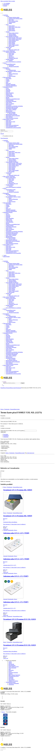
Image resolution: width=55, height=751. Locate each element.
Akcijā (4, 255)
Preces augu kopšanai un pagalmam (13, 61)
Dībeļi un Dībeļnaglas (13, 73)
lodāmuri (10, 673)
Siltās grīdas (11, 19)
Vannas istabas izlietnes (13, 33)
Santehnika (5, 15)
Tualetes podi (9, 47)
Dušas (7, 24)
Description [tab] (5, 434)
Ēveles (7, 88)
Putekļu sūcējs (9, 94)
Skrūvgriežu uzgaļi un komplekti (13, 115)
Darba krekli (8, 122)
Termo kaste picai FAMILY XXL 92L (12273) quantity (12, 430)
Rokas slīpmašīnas (10, 92)
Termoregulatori (12, 22)
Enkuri (10, 72)
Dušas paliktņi (12, 28)
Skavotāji (8, 89)
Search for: (3, 129)
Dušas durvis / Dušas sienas (14, 27)
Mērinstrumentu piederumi (11, 114)
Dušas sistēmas (12, 42)
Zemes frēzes (11, 53)
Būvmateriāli (6, 67)
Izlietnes (7, 31)
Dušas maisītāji (12, 43)
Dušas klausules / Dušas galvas (15, 37)
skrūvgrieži (11, 678)
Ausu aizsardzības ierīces (11, 126)
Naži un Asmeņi (12, 113)
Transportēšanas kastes (10, 64)
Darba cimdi (8, 124)
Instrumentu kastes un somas (12, 107)
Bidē (10, 48)
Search (4, 381)
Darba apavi (8, 120)
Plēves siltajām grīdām (13, 21)
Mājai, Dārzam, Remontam (9, 51)
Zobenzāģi (8, 90)
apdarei (10, 661)
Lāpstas (7, 79)
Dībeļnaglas (11, 670)
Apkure (7, 16)
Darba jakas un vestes (10, 121)
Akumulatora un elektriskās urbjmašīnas (14, 106)
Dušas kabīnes (12, 25)
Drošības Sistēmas (10, 59)
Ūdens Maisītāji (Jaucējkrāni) (12, 36)
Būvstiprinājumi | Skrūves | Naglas (13, 71)
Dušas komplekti (12, 41)
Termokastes (11, 65)
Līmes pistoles (9, 102)
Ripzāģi (7, 97)
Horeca (4, 62)
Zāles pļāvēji (11, 57)
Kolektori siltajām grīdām (14, 17)
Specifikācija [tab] (6, 435)
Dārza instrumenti (7, 77)
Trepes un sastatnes (10, 103)
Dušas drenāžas (12, 30)
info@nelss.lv (6, 4)
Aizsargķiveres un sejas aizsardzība (13, 127)
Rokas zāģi (8, 83)
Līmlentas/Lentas (12, 70)
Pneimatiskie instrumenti (11, 101)
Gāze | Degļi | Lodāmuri (11, 109)
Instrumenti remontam (7, 86)
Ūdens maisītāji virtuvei (14, 40)
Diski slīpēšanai (9, 116)
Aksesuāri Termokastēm (14, 66)
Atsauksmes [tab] (5, 436)
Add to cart (3, 432)
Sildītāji (10, 23)
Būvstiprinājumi (12, 665)
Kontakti (5, 5)
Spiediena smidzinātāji (10, 84)
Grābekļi (8, 80)
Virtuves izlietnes (12, 34)
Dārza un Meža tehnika (11, 52)
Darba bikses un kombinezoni (12, 125)
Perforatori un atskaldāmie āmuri (13, 98)
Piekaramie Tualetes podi (14, 49)
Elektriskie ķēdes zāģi (13, 58)
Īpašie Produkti (6, 256)
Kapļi (7, 82)
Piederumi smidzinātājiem (11, 85)
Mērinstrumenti (9, 110)
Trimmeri (10, 55)
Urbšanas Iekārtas (9, 100)
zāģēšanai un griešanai (13, 681)
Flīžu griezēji (8, 104)
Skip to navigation (4, 1)
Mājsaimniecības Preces (14, 676)
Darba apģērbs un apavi (8, 119)
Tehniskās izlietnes (12, 35)
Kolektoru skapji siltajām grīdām (15, 18)
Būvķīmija (8, 68)
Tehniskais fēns (9, 95)
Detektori (11, 60)
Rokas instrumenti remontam (12, 118)
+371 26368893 (6, 3)
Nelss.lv (3, 712)
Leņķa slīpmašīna (9, 96)
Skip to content (12, 1)
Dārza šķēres (8, 78)
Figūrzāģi (8, 91)
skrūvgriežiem (12, 679)
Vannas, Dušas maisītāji (14, 45)
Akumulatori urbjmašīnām (11, 108)
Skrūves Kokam (12, 76)
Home (2, 387)
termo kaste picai (30, 452)
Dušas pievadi (12, 29)
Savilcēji (10, 74)
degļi (10, 669)
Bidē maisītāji (11, 46)
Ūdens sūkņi (11, 54)
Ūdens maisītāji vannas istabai (15, 39)
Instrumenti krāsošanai (10, 112)
